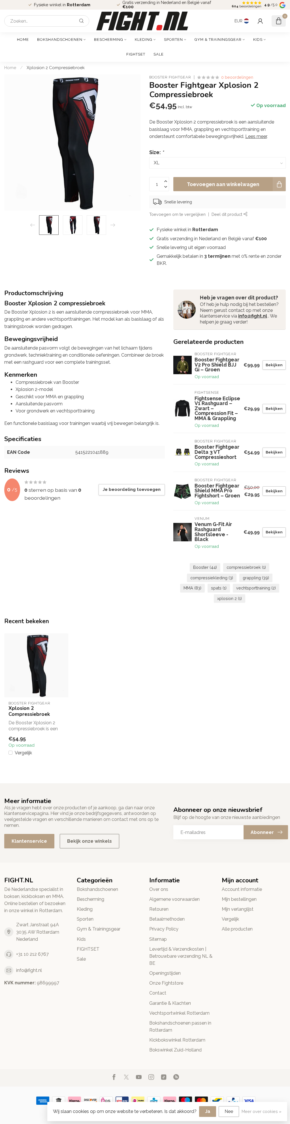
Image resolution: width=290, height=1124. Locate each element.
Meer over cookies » (262, 1111)
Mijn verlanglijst (237, 909)
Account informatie (242, 889)
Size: (156, 152)
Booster (205, 567)
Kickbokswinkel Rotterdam (177, 1040)
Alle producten (237, 929)
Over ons (158, 889)
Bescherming (108, 39)
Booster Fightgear (170, 77)
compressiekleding (211, 577)
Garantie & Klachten (170, 1003)
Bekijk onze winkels (89, 841)
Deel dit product (227, 214)
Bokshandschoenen (59, 39)
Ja (207, 1111)
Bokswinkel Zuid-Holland (175, 1050)
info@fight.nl (252, 316)
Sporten (173, 39)
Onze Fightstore (166, 983)
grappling (256, 577)
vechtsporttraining (256, 588)
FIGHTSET (135, 54)
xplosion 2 (229, 598)
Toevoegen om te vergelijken (177, 214)
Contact (157, 993)
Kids (258, 39)
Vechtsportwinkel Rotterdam (179, 1013)
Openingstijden (165, 973)
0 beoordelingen (237, 77)
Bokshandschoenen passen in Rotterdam (180, 1026)
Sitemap (158, 939)
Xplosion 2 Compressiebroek (56, 67)
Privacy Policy (163, 929)
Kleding (143, 39)
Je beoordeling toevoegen (132, 489)
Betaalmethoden (167, 919)
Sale (158, 54)
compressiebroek (246, 567)
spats (219, 588)
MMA (192, 588)
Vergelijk (23, 752)
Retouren (159, 909)
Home (23, 39)
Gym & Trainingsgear (218, 39)
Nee (229, 1111)
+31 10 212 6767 (32, 954)
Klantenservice (29, 841)
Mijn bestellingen (239, 899)
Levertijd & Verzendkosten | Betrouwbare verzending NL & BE (180, 956)
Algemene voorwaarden (174, 899)
